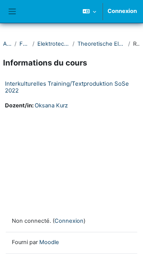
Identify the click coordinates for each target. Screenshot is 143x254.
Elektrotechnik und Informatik (53, 43)
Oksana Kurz (51, 105)
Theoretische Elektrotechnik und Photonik (101, 43)
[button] (89, 11)
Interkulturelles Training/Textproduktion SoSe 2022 (67, 87)
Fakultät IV (24, 43)
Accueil (7, 43)
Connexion (122, 11)
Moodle (49, 242)
